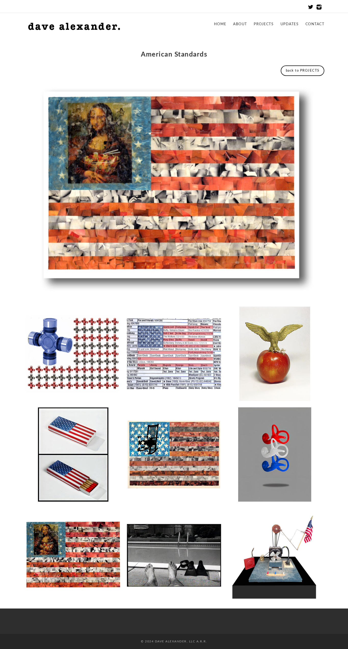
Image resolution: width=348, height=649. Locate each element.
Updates (289, 24)
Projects (264, 24)
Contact (315, 24)
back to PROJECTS (302, 70)
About (240, 24)
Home (220, 24)
